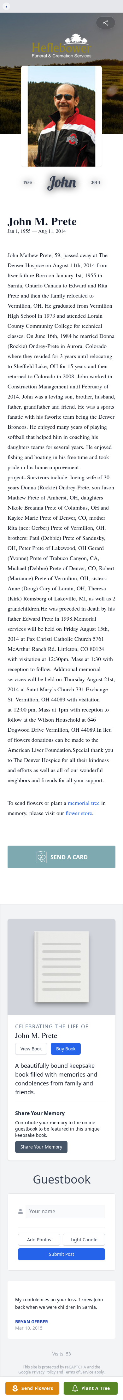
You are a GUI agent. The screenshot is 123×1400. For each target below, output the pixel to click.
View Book (31, 1049)
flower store (79, 813)
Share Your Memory (41, 1147)
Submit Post (61, 1254)
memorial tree (84, 802)
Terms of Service (78, 1372)
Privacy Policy (44, 1372)
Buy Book (65, 1049)
